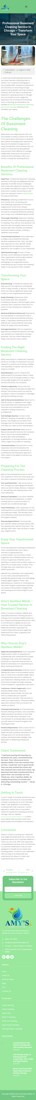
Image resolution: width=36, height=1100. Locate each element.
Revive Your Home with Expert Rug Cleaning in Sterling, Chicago (22, 1071)
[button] (26, 6)
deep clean (28, 193)
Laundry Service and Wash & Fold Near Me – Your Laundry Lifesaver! (22, 1045)
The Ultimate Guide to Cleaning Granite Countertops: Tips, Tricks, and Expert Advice (23, 1058)
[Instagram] (8, 957)
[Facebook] (4, 957)
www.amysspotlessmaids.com (13, 817)
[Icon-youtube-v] (12, 957)
